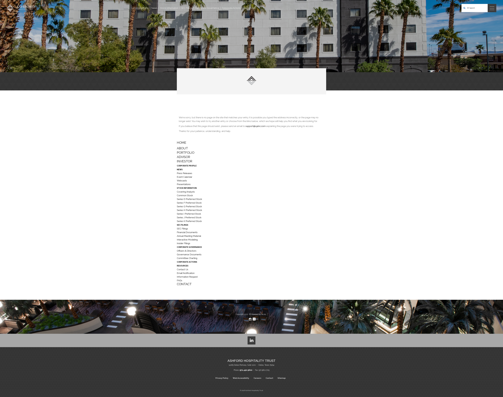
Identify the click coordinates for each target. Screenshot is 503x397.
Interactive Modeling (187, 239)
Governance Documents (189, 254)
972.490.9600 (246, 370)
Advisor (183, 157)
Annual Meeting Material (189, 236)
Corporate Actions (187, 262)
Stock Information (187, 188)
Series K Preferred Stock (189, 221)
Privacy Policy (221, 378)
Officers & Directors (186, 250)
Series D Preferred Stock (189, 199)
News (180, 170)
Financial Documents (187, 232)
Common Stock (185, 195)
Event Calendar (184, 177)
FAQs (179, 280)
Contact (184, 284)
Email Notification (186, 273)
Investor (184, 161)
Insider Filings (183, 243)
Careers (257, 378)
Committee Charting (187, 258)
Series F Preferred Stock (189, 202)
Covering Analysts (186, 191)
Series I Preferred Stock (189, 213)
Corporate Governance (189, 247)
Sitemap (282, 378)
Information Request (187, 276)
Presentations (184, 184)
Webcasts (182, 180)
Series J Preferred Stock (189, 217)
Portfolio (185, 152)
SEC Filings (182, 225)
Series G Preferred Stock (189, 206)
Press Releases (184, 173)
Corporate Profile (187, 166)
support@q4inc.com (255, 126)
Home (181, 142)
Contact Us (182, 269)
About (182, 148)
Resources (182, 266)
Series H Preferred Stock (189, 210)
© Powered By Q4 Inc (257, 314)
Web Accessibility (241, 378)
